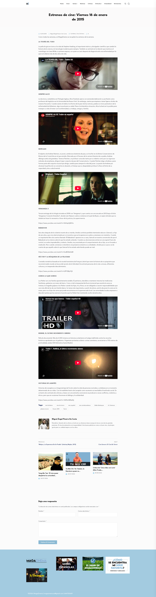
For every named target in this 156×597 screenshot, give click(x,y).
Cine (67, 3)
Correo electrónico (84, 511)
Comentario (42, 521)
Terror (65, 409)
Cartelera (73, 33)
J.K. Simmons (111, 405)
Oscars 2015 (56, 409)
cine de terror (60, 405)
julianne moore (45, 409)
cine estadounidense (85, 405)
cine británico (49, 405)
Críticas (90, 3)
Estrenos (82, 33)
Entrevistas (117, 3)
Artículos (98, 3)
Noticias (82, 3)
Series (74, 3)
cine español (71, 405)
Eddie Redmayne (99, 405)
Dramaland (107, 3)
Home (62, 3)
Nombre (41, 511)
